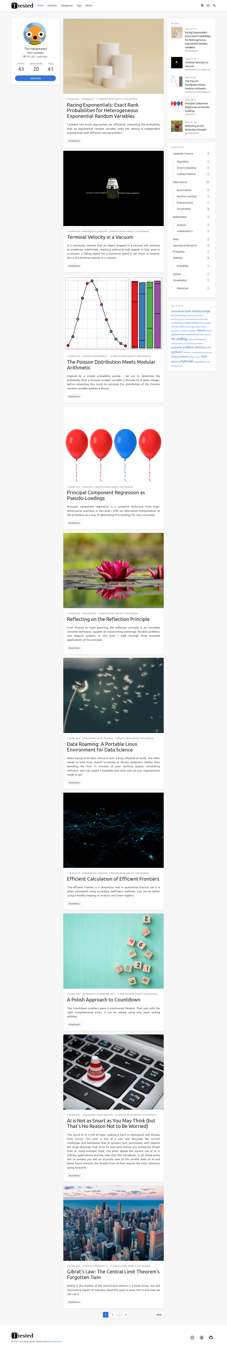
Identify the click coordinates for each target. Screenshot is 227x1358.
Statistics (87, 356)
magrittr (207, 334)
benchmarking (178, 315)
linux (201, 334)
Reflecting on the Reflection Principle (108, 619)
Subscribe (35, 78)
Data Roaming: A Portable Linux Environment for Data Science (102, 746)
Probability (88, 99)
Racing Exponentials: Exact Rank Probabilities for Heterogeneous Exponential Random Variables (103, 110)
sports (197, 357)
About (88, 5)
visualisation (199, 361)
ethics (183, 326)
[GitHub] (208, 5)
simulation (183, 356)
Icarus (59, 1341)
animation (177, 311)
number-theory (177, 344)
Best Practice (105, 738)
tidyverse (176, 361)
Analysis (102, 231)
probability (176, 347)
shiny (174, 356)
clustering (175, 319)
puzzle (207, 347)
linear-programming (188, 334)
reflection (187, 352)
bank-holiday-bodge (197, 311)
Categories (67, 5)
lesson (201, 330)
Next (159, 1314)
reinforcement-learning (201, 352)
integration (192, 331)
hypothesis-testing (179, 331)
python (176, 352)
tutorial (187, 361)
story (204, 356)
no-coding (179, 339)
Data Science (89, 738)
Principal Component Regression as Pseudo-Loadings (197, 107)
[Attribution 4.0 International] (201, 1338)
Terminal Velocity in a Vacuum (100, 237)
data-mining (192, 322)
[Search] (214, 5)
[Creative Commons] (192, 1338)
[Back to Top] (173, 1350)
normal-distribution (197, 339)
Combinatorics (106, 994)
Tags (79, 5)
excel (188, 326)
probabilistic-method (193, 344)
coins (182, 319)
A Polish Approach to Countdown (103, 999)
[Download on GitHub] (211, 1338)
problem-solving (193, 347)
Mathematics (89, 231)
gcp (193, 327)
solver (191, 357)
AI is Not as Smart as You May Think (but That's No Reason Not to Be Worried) (111, 1123)
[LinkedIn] (202, 5)
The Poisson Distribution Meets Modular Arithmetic (195, 85)
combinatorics (178, 323)
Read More (74, 141)
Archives (52, 5)
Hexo (50, 1341)
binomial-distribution (195, 315)
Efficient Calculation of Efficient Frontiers (113, 879)
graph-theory (200, 327)
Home (40, 5)
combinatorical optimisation (196, 319)
